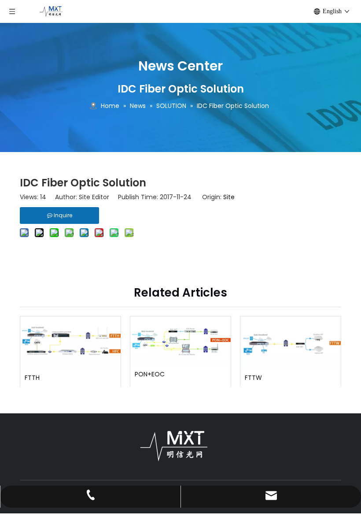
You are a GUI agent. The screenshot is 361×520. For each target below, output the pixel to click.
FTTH (32, 378)
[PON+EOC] (180, 341)
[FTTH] (70, 342)
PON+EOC (150, 374)
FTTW (253, 378)
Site (229, 197)
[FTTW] (290, 342)
